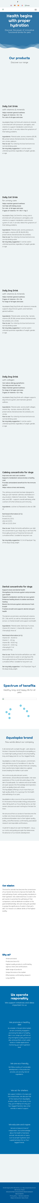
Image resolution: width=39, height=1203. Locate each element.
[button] (36, 10)
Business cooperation (24, 1195)
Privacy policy (13, 1195)
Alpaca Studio (24, 1198)
